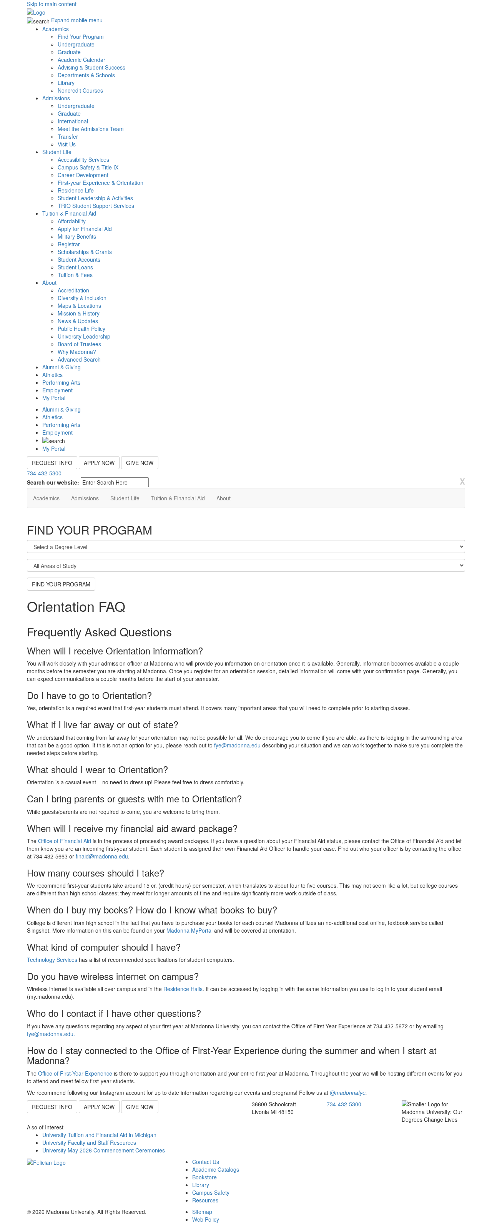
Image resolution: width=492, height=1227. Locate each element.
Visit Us (67, 144)
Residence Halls (183, 989)
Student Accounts (79, 259)
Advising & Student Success (91, 67)
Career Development (83, 175)
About (49, 282)
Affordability (72, 221)
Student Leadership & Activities (95, 198)
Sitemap (202, 1211)
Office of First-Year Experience (75, 1073)
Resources (205, 1200)
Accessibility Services (83, 159)
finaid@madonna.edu (102, 856)
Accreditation (73, 290)
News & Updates (78, 321)
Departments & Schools (86, 75)
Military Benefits (77, 236)
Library (66, 82)
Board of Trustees (79, 344)
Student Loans (75, 267)
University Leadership (84, 336)
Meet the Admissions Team (91, 129)
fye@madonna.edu (237, 745)
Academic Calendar (81, 59)
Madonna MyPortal (189, 930)
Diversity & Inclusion (82, 298)
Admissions (56, 98)
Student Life (56, 152)
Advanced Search (79, 359)
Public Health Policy (81, 328)
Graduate (69, 52)
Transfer (68, 136)
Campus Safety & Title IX (88, 167)
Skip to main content (51, 4)
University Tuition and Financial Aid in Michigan (99, 1135)
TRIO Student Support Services (96, 205)
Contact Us (205, 1162)
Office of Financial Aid (64, 841)
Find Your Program (81, 36)
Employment (57, 390)
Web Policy (205, 1219)
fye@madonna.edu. (51, 1034)
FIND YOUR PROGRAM (61, 584)
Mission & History (79, 313)
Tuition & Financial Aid (69, 213)
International (73, 121)
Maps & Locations (79, 305)
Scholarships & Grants (85, 252)
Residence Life (76, 190)
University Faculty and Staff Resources (89, 1142)
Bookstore (204, 1177)
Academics (55, 29)
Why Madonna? (77, 351)
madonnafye (350, 1092)
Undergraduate (76, 44)
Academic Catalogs (215, 1169)
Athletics (52, 375)
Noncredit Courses (80, 90)
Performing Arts (61, 382)
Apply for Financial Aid (85, 228)
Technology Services (52, 959)
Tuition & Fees (75, 275)
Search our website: (53, 482)
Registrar (69, 244)
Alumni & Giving (61, 367)
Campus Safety (210, 1192)
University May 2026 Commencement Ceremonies (103, 1150)
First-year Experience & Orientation (100, 182)
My (53, 398)
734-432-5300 (44, 473)
